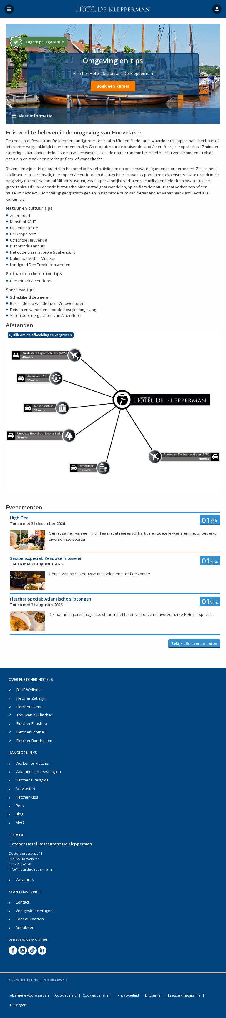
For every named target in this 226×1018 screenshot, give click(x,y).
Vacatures (25, 879)
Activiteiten (25, 788)
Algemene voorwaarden (29, 995)
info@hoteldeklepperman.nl (31, 869)
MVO (20, 822)
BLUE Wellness (29, 689)
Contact (22, 902)
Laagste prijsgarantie (43, 41)
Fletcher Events (30, 706)
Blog (19, 813)
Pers (20, 805)
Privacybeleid (128, 995)
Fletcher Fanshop (31, 723)
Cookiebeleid (66, 995)
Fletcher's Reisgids (32, 780)
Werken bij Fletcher (33, 763)
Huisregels (18, 1005)
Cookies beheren (97, 995)
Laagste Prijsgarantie (184, 995)
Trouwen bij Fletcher (34, 715)
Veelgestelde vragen (34, 910)
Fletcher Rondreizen (34, 740)
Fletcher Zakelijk (30, 698)
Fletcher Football (31, 732)
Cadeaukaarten (30, 918)
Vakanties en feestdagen (38, 771)
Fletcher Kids (27, 797)
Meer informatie (35, 116)
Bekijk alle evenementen (194, 643)
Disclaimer (153, 995)
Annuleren (25, 927)
